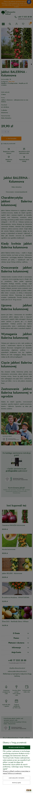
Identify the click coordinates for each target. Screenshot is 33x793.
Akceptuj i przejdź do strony (16, 747)
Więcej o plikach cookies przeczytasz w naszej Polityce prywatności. (16, 772)
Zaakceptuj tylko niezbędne (16, 778)
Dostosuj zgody (16, 782)
